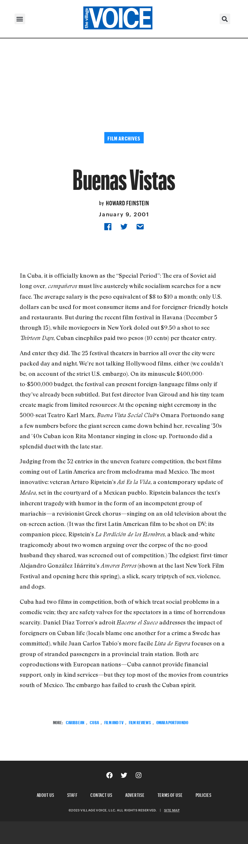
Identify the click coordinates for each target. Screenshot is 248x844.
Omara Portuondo (172, 721)
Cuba (94, 721)
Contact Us (101, 794)
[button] (20, 19)
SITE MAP (172, 810)
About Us (45, 794)
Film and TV (113, 721)
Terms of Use (170, 794)
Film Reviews (140, 721)
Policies (204, 794)
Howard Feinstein (127, 202)
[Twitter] (124, 775)
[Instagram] (138, 775)
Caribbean (75, 721)
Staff (72, 794)
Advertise (135, 794)
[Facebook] (109, 775)
